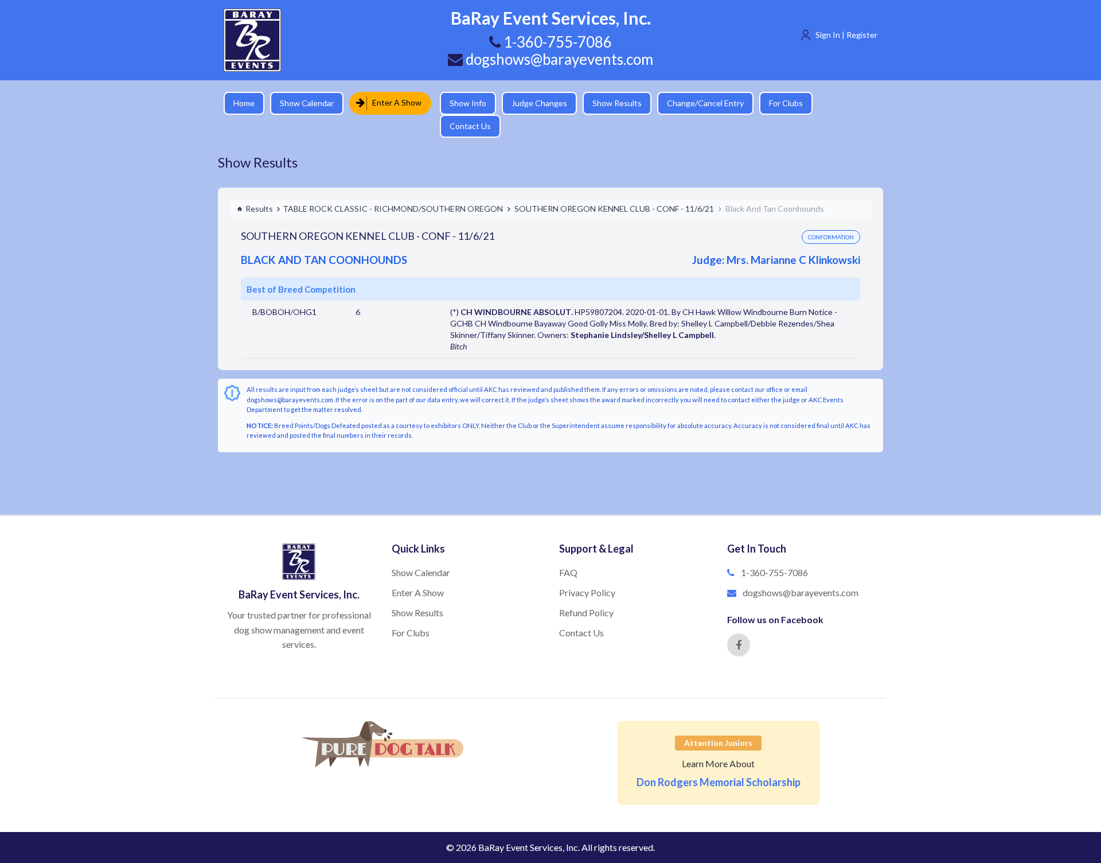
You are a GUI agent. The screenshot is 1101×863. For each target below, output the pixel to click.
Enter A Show (393, 102)
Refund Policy (586, 592)
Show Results (608, 103)
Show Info (459, 103)
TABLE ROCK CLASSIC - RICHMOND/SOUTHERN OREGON (393, 188)
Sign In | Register (846, 35)
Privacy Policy (587, 572)
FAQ (568, 552)
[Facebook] (738, 624)
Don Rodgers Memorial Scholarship (719, 762)
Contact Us (840, 103)
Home (244, 103)
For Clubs (777, 103)
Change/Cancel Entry (696, 103)
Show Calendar (307, 103)
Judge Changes (531, 103)
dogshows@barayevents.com (558, 59)
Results (259, 188)
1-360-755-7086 (774, 552)
